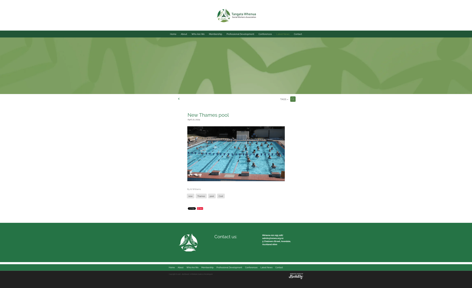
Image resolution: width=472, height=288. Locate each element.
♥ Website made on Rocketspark (202, 274)
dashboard (185, 274)
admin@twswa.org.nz (272, 238)
